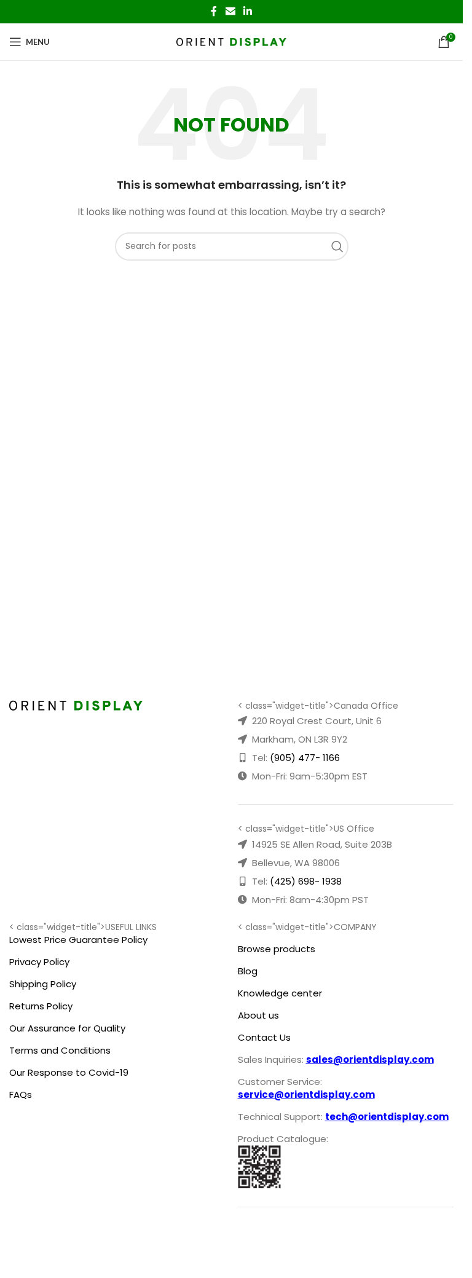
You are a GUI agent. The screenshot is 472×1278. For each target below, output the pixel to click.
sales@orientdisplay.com (370, 1059)
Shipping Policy (42, 983)
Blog (248, 970)
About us (258, 1015)
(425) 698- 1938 (306, 881)
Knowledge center (280, 993)
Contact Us (264, 1037)
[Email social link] (230, 11)
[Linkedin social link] (248, 11)
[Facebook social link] (213, 11)
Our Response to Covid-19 (68, 1072)
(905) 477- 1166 (305, 757)
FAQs (20, 1094)
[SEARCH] (340, 246)
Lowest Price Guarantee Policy (78, 939)
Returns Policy (41, 1006)
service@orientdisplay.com (306, 1094)
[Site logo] (231, 41)
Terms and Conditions (60, 1050)
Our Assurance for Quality (67, 1028)
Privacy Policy (39, 961)
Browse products (276, 948)
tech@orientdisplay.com (387, 1116)
